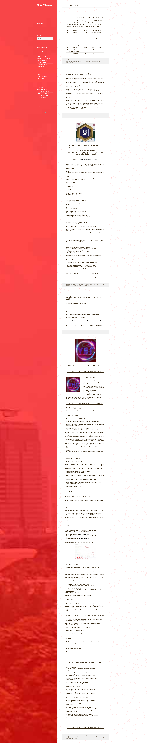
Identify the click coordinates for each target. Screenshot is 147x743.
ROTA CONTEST (79, 285)
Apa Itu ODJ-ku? (40, 14)
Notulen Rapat (40, 104)
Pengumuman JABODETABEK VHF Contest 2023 (84, 18)
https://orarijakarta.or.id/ (84, 534)
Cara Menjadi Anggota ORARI (43, 60)
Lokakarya (39, 82)
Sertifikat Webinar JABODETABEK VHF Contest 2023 (84, 298)
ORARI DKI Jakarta (44, 5)
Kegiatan (38, 74)
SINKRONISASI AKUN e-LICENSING (43, 58)
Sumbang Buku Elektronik (41, 27)
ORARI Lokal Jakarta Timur (43, 56)
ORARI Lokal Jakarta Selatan (43, 54)
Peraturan (39, 106)
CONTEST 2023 (69, 61)
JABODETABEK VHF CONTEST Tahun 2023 (82, 365)
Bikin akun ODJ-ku (40, 16)
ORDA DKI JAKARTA (100, 737)
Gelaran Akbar (40, 78)
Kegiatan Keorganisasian (42, 64)
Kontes (39, 80)
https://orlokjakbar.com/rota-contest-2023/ (88, 159)
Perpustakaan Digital (41, 66)
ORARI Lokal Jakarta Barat (42, 53)
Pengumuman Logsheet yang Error (79, 74)
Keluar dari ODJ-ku (40, 29)
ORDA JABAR (98, 61)
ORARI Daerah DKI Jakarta (42, 47)
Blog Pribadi (40, 102)
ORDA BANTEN (93, 61)
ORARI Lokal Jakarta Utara (42, 51)
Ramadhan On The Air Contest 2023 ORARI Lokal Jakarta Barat (84, 146)
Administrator (75, 59)
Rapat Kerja (40, 85)
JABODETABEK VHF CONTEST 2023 (78, 61)
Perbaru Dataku (40, 26)
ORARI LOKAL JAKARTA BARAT (71, 285)
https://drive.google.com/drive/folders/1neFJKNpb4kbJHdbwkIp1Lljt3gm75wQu (83, 320)
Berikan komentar (70, 62)
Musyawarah (40, 83)
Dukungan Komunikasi (42, 76)
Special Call (40, 87)
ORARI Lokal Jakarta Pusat (42, 49)
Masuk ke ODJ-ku (40, 17)
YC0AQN (74, 113)
